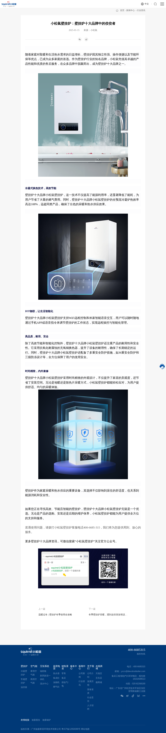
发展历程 (90, 683)
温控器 (24, 687)
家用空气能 (33, 673)
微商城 (99, 682)
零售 (64, 673)
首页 (122, 10)
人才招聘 (90, 707)
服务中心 (73, 667)
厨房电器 (56, 667)
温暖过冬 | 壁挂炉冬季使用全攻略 (55, 614)
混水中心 (44, 684)
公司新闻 (82, 675)
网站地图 (85, 729)
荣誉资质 (90, 691)
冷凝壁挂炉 (24, 673)
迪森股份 (36, 720)
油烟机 (56, 682)
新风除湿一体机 (45, 677)
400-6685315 (136, 649)
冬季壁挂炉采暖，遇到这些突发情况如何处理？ (108, 614)
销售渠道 (65, 667)
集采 (64, 678)
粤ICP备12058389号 (70, 729)
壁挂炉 (24, 666)
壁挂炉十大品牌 (108, 63)
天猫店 (99, 673)
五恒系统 (44, 666)
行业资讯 (141, 10)
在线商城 (99, 667)
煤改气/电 (65, 684)
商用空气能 (33, 681)
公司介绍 (90, 675)
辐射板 (43, 671)
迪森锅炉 (46, 720)
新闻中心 (130, 10)
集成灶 (56, 678)
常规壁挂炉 (24, 681)
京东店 (99, 678)
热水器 (56, 673)
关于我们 (90, 667)
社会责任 (90, 699)
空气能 (33, 666)
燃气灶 (56, 687)
